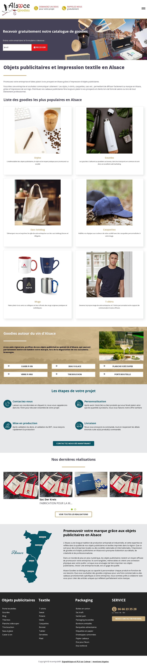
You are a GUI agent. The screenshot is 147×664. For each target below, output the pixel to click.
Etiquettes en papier (84, 631)
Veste (41, 620)
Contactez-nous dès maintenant (73, 443)
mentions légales (101, 661)
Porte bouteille (122, 374)
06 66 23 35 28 (127, 609)
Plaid (41, 638)
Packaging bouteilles (85, 620)
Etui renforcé (81, 646)
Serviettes (43, 634)
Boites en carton (83, 608)
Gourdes (6, 612)
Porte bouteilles (9, 608)
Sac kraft (79, 612)
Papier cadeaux (82, 638)
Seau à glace (74, 366)
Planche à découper (123, 366)
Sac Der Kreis (48, 499)
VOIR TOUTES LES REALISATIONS (73, 514)
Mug (4, 616)
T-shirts (42, 608)
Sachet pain (81, 616)
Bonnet (42, 627)
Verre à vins (27, 374)
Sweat (41, 612)
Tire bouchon (75, 374)
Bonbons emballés (84, 623)
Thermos (6, 620)
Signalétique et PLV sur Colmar (76, 661)
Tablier (42, 631)
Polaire (42, 616)
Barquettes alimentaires (86, 627)
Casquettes (44, 623)
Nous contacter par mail (128, 618)
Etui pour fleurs (82, 642)
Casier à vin (27, 366)
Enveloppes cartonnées (86, 634)
